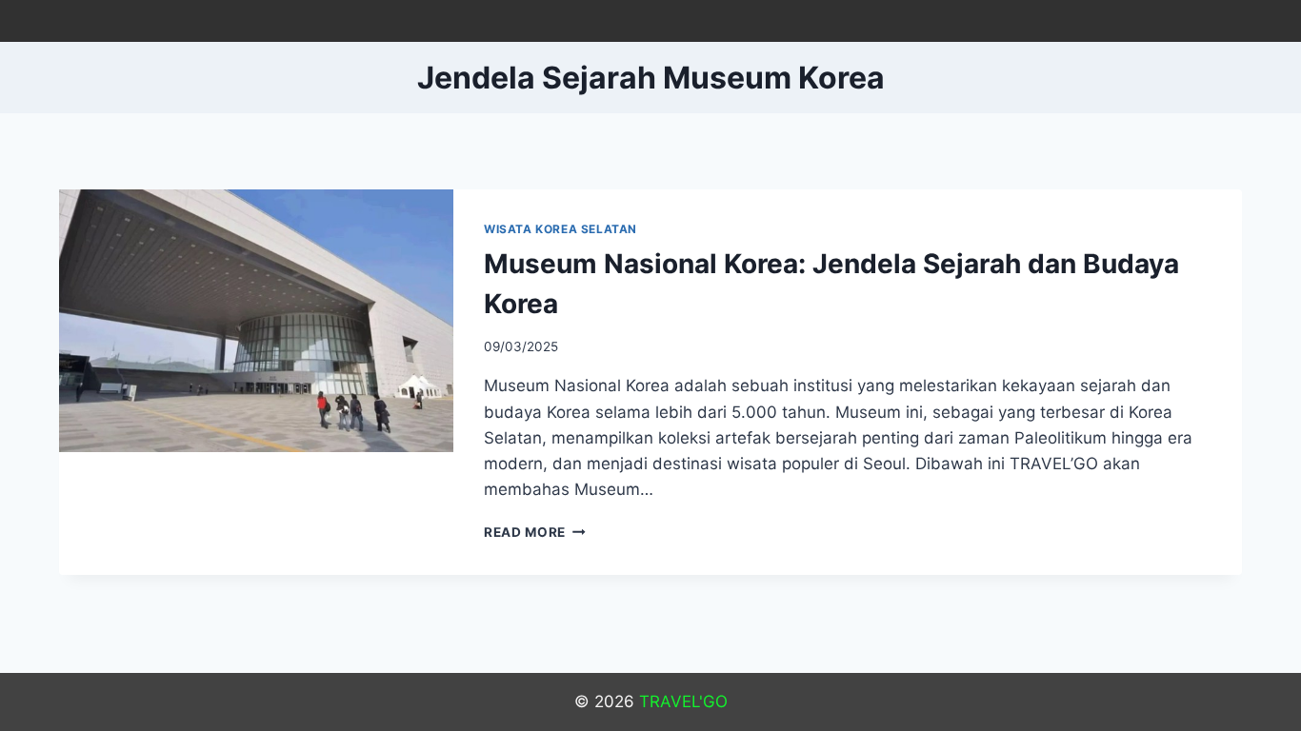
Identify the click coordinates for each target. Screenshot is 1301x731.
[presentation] (256, 320)
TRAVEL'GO (683, 701)
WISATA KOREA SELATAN (560, 229)
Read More (535, 532)
